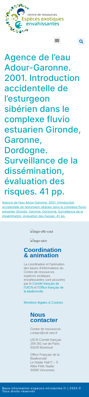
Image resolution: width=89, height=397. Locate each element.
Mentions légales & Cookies (43, 302)
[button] (57, 40)
